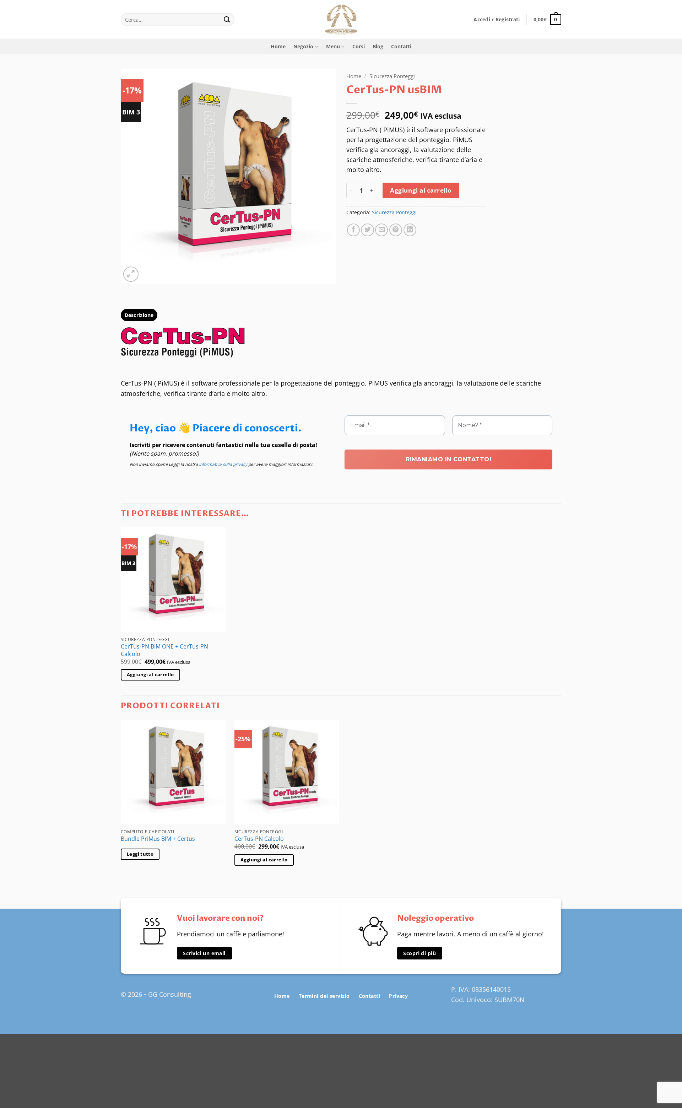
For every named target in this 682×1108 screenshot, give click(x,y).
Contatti (401, 46)
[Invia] (227, 19)
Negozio (303, 46)
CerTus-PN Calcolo (259, 839)
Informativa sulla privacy (223, 464)
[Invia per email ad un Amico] (381, 230)
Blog (378, 46)
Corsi (358, 46)
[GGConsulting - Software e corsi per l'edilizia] (341, 19)
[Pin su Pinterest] (395, 230)
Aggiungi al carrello (420, 190)
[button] (496, 19)
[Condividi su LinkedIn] (410, 230)
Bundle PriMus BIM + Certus (158, 839)
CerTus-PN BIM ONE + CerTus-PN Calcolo (164, 650)
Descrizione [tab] (139, 315)
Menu (333, 46)
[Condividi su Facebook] (353, 230)
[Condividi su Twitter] (367, 230)
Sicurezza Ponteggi (392, 76)
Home (278, 46)
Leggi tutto (140, 854)
